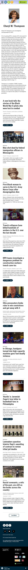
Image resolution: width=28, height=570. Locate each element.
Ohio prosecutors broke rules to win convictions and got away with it (13, 305)
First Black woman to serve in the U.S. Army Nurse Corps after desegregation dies (12, 188)
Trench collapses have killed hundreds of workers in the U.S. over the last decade (13, 229)
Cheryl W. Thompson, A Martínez (9, 268)
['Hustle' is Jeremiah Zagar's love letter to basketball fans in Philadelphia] (13, 386)
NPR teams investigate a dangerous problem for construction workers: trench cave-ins (13, 262)
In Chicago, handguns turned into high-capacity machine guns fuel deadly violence (14, 352)
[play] (2, 568)
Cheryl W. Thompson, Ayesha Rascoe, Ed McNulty (12, 111)
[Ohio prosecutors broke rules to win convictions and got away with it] (13, 292)
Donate (23, 2)
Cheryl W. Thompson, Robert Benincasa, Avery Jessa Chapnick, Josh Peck (13, 236)
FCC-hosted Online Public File (9, 537)
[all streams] (26, 568)
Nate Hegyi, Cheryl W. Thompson (9, 452)
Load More (14, 515)
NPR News (5, 145)
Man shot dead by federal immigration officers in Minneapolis (14, 150)
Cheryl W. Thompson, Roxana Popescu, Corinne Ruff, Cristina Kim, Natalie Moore (13, 494)
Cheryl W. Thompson (7, 156)
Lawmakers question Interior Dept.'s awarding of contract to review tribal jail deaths (13, 445)
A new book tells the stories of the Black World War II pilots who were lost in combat (13, 105)
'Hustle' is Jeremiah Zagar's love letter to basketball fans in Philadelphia (12, 400)
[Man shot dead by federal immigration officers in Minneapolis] (13, 137)
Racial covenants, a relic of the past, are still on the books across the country (13, 486)
